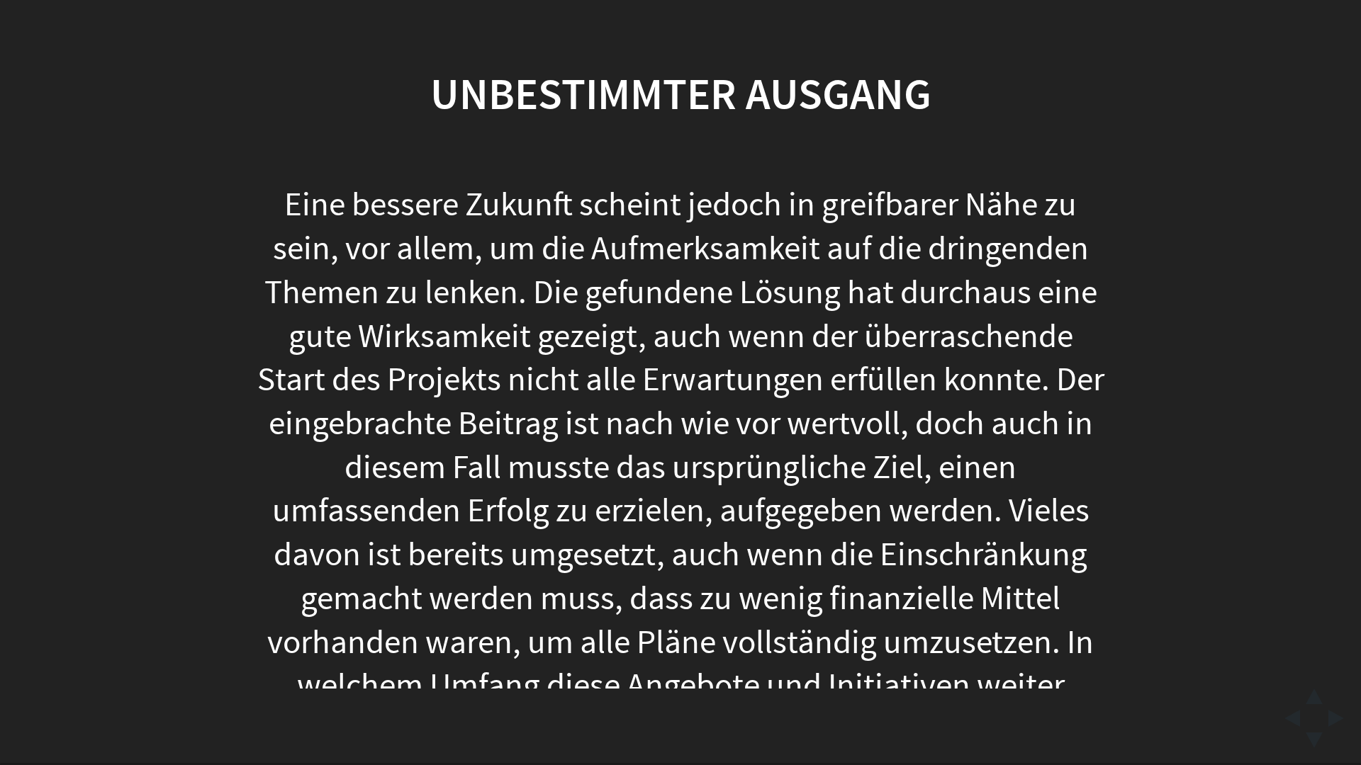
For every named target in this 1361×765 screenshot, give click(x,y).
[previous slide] (1288, 718)
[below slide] (1314, 744)
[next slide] (1340, 718)
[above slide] (1314, 692)
